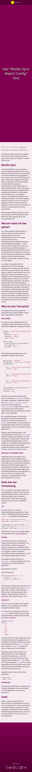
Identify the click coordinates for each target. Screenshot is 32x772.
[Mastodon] (14, 768)
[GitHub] (7, 768)
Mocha (19, 545)
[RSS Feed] (21, 768)
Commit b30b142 (21, 533)
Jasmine (4, 547)
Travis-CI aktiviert (9, 618)
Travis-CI (16, 501)
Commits (4, 688)
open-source (5, 150)
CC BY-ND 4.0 (22, 147)
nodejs (21, 150)
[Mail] (10, 768)
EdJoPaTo (18, 2)
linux (25, 150)
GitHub (24, 686)
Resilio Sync (12, 171)
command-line (14, 150)
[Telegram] (25, 768)
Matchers (4, 596)
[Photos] (18, 768)
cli (2, 533)
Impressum (16, 763)
